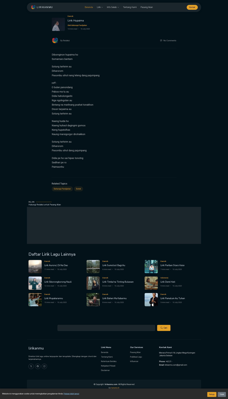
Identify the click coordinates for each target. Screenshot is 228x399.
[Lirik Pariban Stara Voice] (151, 266)
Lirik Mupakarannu (53, 298)
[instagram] (44, 366)
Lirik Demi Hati (167, 281)
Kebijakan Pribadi (108, 366)
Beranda (89, 7)
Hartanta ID (115, 388)
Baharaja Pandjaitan (62, 189)
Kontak (192, 7)
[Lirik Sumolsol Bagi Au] (93, 266)
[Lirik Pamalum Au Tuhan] (151, 299)
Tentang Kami (130, 7)
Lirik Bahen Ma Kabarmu (114, 298)
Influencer (134, 361)
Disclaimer (105, 370)
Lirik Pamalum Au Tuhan (172, 298)
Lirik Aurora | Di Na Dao (56, 265)
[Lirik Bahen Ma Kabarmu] (93, 299)
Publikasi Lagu (136, 357)
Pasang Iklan (147, 7)
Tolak (222, 394)
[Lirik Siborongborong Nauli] (35, 283)
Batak (78, 189)
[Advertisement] (114, 225)
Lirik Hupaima (76, 20)
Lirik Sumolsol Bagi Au (113, 265)
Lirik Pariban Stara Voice (172, 265)
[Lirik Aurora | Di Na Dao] (35, 266)
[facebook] (37, 366)
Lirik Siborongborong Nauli (58, 281)
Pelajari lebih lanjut (71, 394)
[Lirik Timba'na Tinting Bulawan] (93, 283)
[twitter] (31, 366)
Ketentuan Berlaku (109, 361)
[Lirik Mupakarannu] (35, 299)
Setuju (212, 394)
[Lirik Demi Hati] (151, 283)
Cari (165, 328)
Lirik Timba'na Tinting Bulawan (118, 281)
